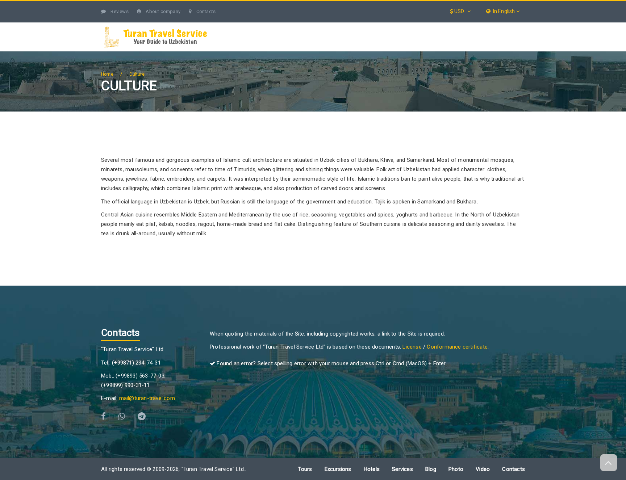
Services (401, 26)
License (411, 347)
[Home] (230, 27)
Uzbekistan (257, 26)
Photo (455, 469)
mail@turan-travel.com (147, 398)
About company (162, 11)
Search (510, 26)
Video (483, 469)
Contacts (205, 11)
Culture (136, 74)
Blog (484, 26)
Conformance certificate (457, 347)
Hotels (445, 26)
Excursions (351, 26)
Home (107, 74)
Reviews (119, 11)
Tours (304, 26)
